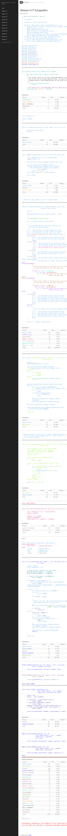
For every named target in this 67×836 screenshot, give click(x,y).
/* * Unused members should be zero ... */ (36, 218)
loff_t (43, 445)
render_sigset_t (32, 519)
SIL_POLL (32, 250)
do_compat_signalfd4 (36, 689)
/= (31, 457)
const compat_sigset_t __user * (45, 735)
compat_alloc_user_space (41, 705)
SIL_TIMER (33, 241)
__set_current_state (33, 409)
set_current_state (37, 387)
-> (49, 74)
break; (34, 240)
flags (41, 563)
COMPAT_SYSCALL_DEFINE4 (29, 733)
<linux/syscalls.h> (33, 61)
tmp (34, 695)
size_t (64, 561)
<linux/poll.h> (32, 47)
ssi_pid (61, 237)
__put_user (35, 230)
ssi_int (62, 247)
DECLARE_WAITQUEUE (32, 363)
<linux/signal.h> (33, 55)
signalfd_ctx (30, 116)
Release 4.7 (4, 39)
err (31, 211)
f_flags (43, 451)
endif (24, 262)
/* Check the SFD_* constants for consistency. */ (43, 570)
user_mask (57, 561)
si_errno (46, 231)
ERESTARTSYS (45, 394)
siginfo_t (44, 208)
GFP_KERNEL (54, 590)
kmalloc (38, 590)
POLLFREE (48, 89)
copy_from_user (34, 582)
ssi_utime (63, 300)
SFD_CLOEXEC (39, 571)
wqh (40, 74)
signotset (30, 517)
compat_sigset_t (46, 691)
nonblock (48, 359)
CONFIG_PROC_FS (30, 503)
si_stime (51, 301)
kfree (28, 130)
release (30, 548)
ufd (41, 561)
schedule (34, 400)
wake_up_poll (31, 89)
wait (63, 154)
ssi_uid (61, 238)
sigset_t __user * (51, 665)
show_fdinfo (31, 545)
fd (37, 612)
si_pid (50, 237)
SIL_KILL (32, 236)
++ (37, 475)
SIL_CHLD (32, 294)
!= (57, 214)
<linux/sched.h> (32, 51)
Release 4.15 (4, 16)
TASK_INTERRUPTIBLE (50, 387)
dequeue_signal (35, 368)
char (54, 444)
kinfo (53, 208)
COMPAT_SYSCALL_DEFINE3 (29, 747)
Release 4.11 (4, 28)
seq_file (50, 508)
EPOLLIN (41, 170)
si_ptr (56, 246)
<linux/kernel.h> (33, 54)
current (40, 162)
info (57, 368)
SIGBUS (49, 271)
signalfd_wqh (54, 74)
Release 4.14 (4, 19)
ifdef (24, 259)
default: (29, 306)
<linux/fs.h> (31, 50)
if (27, 83)
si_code (45, 233)
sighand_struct (45, 71)
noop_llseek (42, 553)
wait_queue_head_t (32, 74)
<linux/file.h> (32, 45)
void (23, 71)
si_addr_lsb (62, 273)
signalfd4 (35, 665)
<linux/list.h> (32, 57)
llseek (30, 553)
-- (33, 479)
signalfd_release (34, 127)
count (28, 457)
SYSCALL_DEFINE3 (27, 675)
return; (34, 84)
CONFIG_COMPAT (30, 684)
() (38, 400)
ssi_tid (62, 243)
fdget (43, 612)
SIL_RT (32, 304)
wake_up (34, 630)
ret (33, 362)
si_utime (51, 300)
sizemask (32, 580)
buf (63, 444)
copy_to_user (33, 707)
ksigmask (40, 696)
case (28, 236)
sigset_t (24, 118)
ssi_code (57, 233)
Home (3, 8)
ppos (47, 445)
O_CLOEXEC (48, 571)
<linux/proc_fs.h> (33, 63)
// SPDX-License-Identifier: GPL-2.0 (33, 16)
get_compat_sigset (35, 702)
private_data (39, 130)
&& (52, 271)
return (29, 131)
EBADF (44, 615)
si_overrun (52, 244)
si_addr (55, 257)
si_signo (46, 230)
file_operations (40, 543)
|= (37, 170)
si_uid (50, 238)
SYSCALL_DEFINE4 (27, 665)
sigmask (30, 118)
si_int (51, 247)
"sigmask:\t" (43, 519)
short (51, 273)
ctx (42, 157)
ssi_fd (60, 253)
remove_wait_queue (32, 407)
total (37, 453)
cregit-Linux (24, 2)
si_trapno (51, 260)
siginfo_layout (36, 234)
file (59, 127)
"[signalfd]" (51, 605)
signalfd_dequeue (37, 358)
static (24, 127)
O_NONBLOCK (50, 451)
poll (29, 550)
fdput (39, 620)
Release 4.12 (4, 25)
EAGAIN (39, 375)
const (49, 208)
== (46, 271)
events (35, 159)
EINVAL (39, 460)
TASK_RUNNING (44, 409)
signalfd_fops (49, 543)
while (30, 479)
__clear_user (35, 221)
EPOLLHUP (41, 89)
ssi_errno (58, 231)
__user (58, 206)
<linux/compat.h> (33, 64)
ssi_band (62, 252)
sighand (53, 71)
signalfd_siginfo (50, 206)
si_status (51, 298)
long (28, 211)
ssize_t (28, 358)
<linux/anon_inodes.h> (34, 58)
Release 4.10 (4, 31)
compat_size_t (41, 692)
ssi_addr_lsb (58, 275)
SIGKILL (50, 585)
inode (46, 127)
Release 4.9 (4, 33)
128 (59, 214)
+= (36, 476)
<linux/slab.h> (32, 53)
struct (38, 71)
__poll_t (29, 154)
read (29, 551)
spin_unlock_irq (32, 172)
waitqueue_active (40, 83)
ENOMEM (45, 593)
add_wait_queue (31, 384)
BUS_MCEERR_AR (30, 278)
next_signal (33, 166)
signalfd (34, 675)
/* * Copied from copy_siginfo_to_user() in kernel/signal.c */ (40, 200)
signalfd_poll (36, 154)
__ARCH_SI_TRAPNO (31, 259)
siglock (51, 165)
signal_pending (39, 393)
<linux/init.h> (32, 48)
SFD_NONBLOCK (39, 573)
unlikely (37, 467)
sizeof (37, 214)
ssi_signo (58, 230)
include (24, 45)
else (29, 611)
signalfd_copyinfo (34, 206)
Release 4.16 (4, 14)
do (27, 464)
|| (60, 166)
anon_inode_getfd (41, 605)
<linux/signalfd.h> (33, 60)
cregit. (30, 835)
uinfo (63, 206)
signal (46, 167)
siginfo (50, 450)
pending (46, 166)
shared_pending (53, 167)
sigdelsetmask (31, 585)
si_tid (51, 243)
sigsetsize (50, 692)
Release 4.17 (4, 11)
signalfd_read (36, 444)
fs (26, 13)
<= (44, 467)
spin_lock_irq (31, 165)
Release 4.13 (4, 22)
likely (32, 83)
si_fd (50, 253)
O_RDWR (49, 606)
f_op (41, 618)
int (27, 127)
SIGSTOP (62, 585)
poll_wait (30, 162)
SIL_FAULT (33, 256)
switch (29, 234)
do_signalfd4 (33, 561)
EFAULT (38, 322)
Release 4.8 (4, 36)
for (28, 385)
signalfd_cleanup (30, 71)
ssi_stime (63, 301)
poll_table (57, 154)
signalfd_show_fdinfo (36, 508)
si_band (51, 252)
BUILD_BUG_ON (31, 214)
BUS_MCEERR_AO (30, 263)
